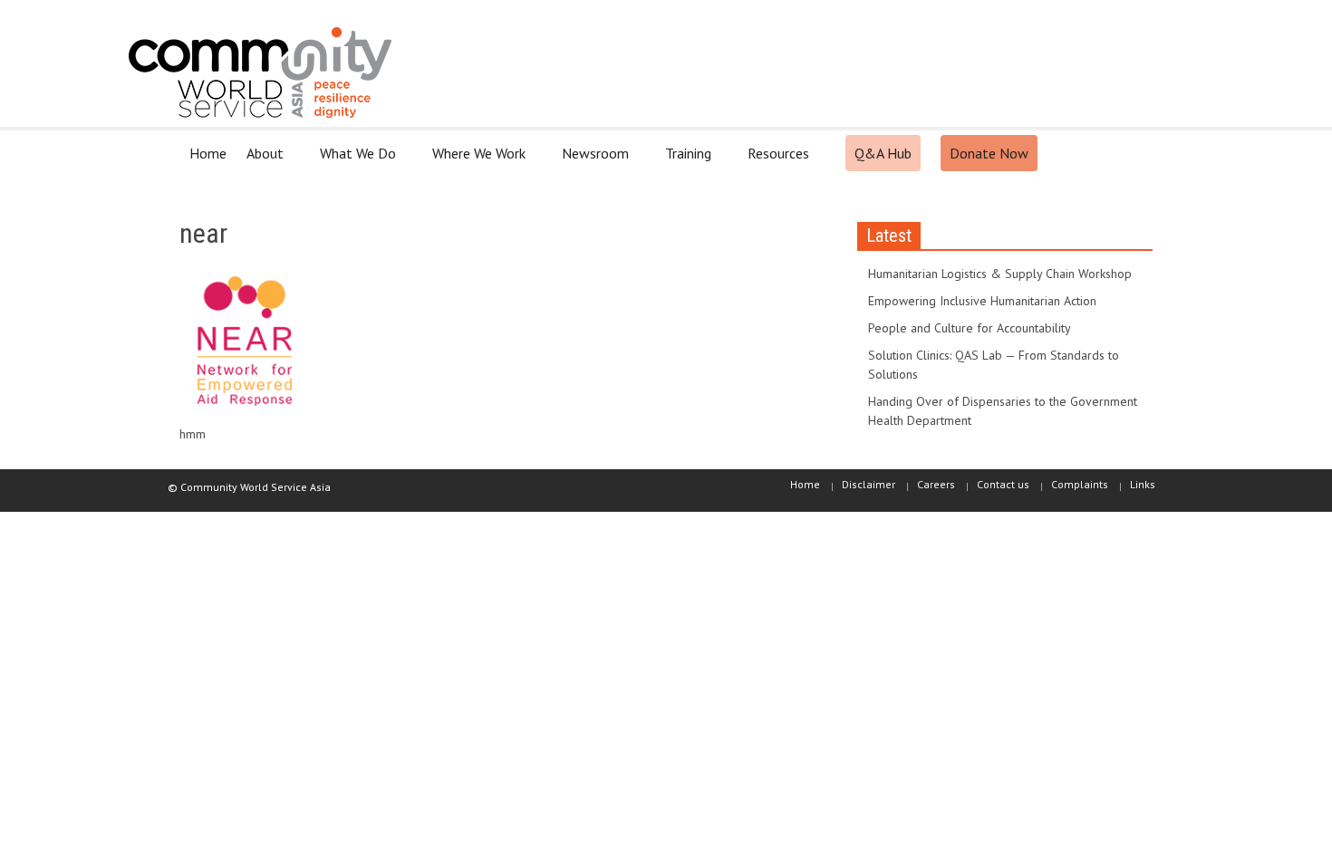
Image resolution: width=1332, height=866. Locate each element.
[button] (1134, 152)
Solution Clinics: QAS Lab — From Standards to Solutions (993, 364)
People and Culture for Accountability (969, 328)
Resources (773, 161)
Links (1142, 484)
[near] (245, 345)
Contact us (1003, 484)
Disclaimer (868, 484)
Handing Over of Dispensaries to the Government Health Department (1002, 410)
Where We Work (474, 161)
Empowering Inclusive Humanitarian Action (982, 301)
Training (683, 161)
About (260, 161)
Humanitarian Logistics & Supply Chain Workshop (1000, 273)
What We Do (353, 161)
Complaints (1079, 484)
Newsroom (590, 161)
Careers (936, 484)
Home (208, 153)
